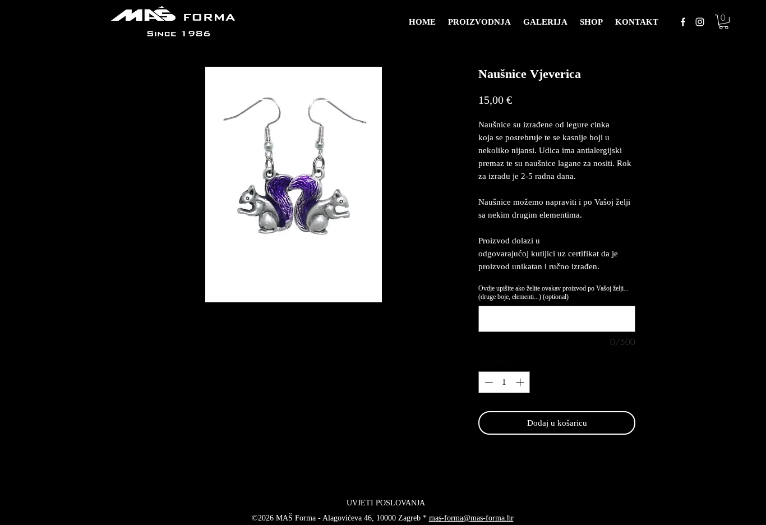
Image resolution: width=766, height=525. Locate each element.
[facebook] (683, 21)
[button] (723, 22)
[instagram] (699, 21)
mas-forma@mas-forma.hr (471, 518)
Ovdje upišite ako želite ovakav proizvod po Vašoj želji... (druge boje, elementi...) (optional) (553, 292)
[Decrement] (487, 382)
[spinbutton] (504, 382)
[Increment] (521, 382)
